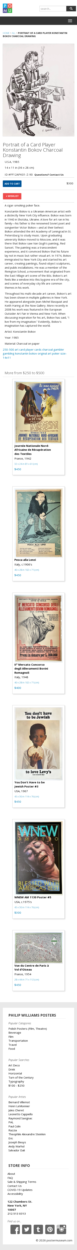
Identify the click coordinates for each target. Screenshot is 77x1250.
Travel (12, 1045)
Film (10, 1036)
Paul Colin (14, 1126)
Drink (11, 1069)
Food (11, 1048)
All (14, 33)
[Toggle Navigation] (70, 21)
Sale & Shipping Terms (21, 1182)
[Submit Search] (71, 8)
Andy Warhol (16, 1146)
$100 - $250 (16, 1085)
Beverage (14, 1032)
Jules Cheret (16, 1110)
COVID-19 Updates (20, 1190)
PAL (10, 1122)
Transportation (18, 1040)
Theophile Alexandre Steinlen (27, 1134)
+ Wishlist (12, 196)
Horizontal (15, 1073)
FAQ (10, 1178)
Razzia (12, 1130)
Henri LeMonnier (19, 1106)
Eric (10, 1138)
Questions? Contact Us (49, 174)
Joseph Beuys (17, 1142)
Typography (16, 1081)
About (11, 1174)
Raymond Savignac (20, 1118)
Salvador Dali (16, 1150)
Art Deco (14, 1065)
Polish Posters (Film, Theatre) (27, 1028)
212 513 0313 (16, 1213)
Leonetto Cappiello (20, 1114)
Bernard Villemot (19, 1102)
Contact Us (14, 1186)
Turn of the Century (21, 1077)
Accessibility (15, 1194)
